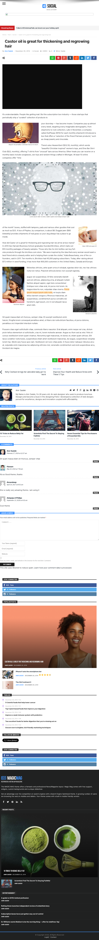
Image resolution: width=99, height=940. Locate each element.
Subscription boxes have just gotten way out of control (22, 914)
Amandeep (11, 482)
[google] (64, 58)
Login (46, 937)
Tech (9, 35)
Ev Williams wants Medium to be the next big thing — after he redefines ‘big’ (30, 922)
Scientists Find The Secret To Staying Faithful (32, 881)
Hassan (10, 466)
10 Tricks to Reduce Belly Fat (11, 433)
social (52, 6)
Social (14, 35)
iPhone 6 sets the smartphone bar (29, 671)
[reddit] (76, 58)
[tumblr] (70, 58)
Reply (96, 461)
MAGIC (14, 778)
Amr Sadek (9, 51)
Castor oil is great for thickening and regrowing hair (24, 662)
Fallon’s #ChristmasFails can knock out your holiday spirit (37, 28)
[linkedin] (82, 58)
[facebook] (94, 58)
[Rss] (21, 802)
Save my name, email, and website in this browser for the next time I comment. (25, 561)
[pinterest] (58, 58)
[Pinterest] (12, 802)
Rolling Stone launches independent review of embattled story (25, 906)
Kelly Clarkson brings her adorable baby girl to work (25, 372)
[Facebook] (3, 802)
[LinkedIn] (17, 802)
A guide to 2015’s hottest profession (15, 898)
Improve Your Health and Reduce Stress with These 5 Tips (72, 372)
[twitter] (88, 58)
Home (4, 35)
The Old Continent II (23, 682)
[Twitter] (8, 802)
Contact (53, 937)
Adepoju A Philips (14, 498)
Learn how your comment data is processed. (53, 568)
